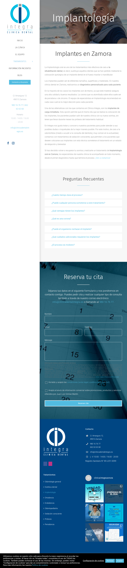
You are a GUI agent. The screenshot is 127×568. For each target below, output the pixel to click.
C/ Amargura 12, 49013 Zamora (96, 437)
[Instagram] (50, 464)
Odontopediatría (51, 508)
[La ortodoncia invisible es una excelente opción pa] (94, 532)
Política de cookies (40, 565)
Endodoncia (49, 503)
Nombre (48, 314)
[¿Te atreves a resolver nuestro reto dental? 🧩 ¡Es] (114, 532)
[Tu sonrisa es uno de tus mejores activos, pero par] (114, 513)
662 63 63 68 (95, 447)
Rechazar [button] (110, 561)
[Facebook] (45, 464)
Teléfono (88, 327)
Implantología (50, 492)
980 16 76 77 (17, 105)
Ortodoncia (49, 498)
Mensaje (48, 340)
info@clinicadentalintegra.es (67, 301)
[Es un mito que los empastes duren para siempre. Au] (94, 493)
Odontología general (53, 482)
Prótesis (48, 519)
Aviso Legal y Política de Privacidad (107, 377)
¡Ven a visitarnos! (102, 158)
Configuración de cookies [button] (93, 561)
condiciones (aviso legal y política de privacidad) (88, 382)
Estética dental (51, 487)
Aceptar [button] (119, 561)
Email (47, 327)
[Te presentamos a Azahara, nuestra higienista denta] (94, 513)
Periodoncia (49, 524)
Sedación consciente (53, 514)
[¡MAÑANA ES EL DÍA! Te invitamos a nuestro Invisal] (114, 493)
